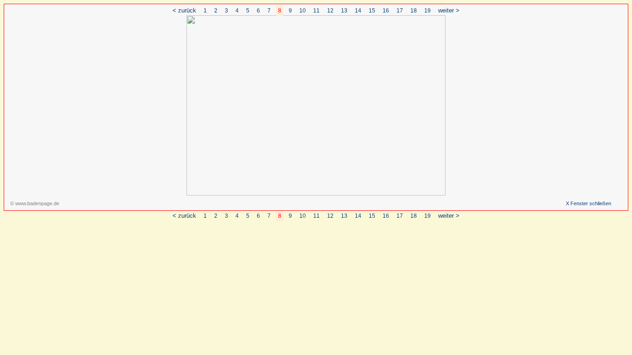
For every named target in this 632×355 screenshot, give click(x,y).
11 (316, 10)
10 (302, 10)
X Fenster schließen (588, 203)
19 (427, 10)
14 (358, 10)
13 (344, 10)
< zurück (184, 10)
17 (400, 10)
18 (413, 10)
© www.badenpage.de (34, 203)
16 (386, 10)
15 (372, 10)
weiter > (448, 10)
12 (330, 10)
